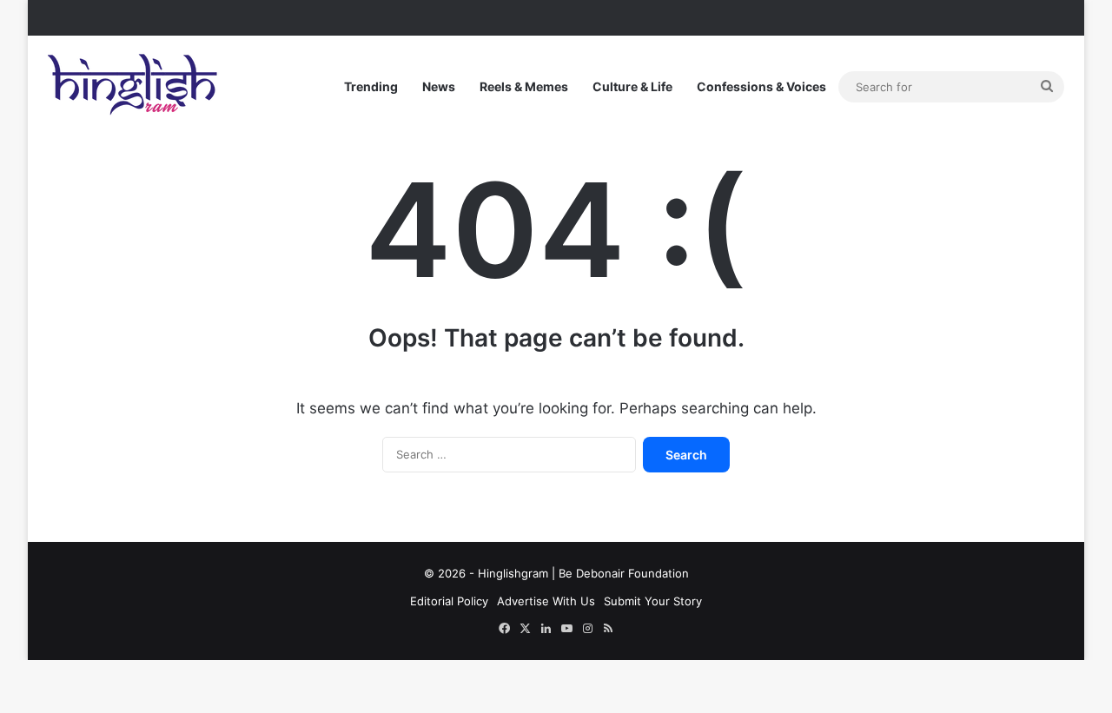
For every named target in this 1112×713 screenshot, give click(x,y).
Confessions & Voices (761, 86)
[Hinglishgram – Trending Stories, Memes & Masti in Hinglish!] (135, 87)
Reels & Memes (524, 86)
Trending (371, 86)
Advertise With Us (546, 601)
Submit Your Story (653, 601)
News (438, 86)
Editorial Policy (449, 601)
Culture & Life (632, 86)
